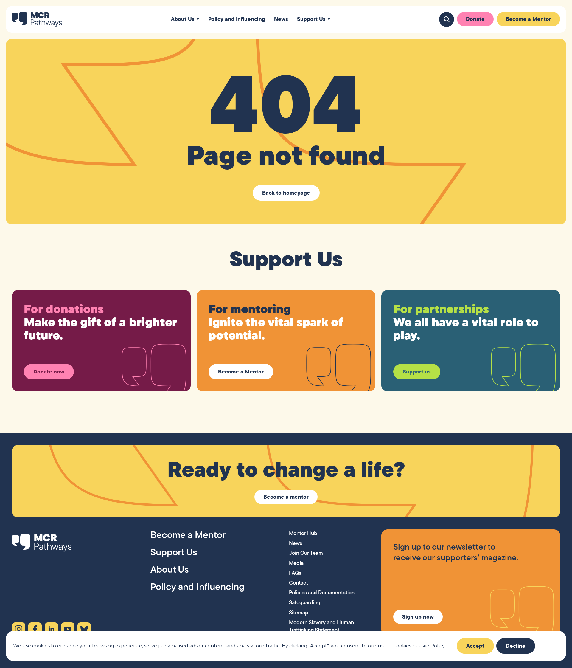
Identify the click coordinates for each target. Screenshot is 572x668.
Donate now (48, 372)
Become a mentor (286, 497)
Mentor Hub (303, 533)
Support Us (311, 19)
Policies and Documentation (322, 592)
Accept (475, 646)
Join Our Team (306, 553)
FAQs (295, 573)
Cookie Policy (429, 646)
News (281, 19)
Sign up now (418, 617)
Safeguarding (304, 602)
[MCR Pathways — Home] (37, 19)
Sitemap (298, 612)
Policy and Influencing (236, 19)
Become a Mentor (528, 19)
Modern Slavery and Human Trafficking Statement (321, 626)
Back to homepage (286, 193)
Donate (475, 19)
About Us (183, 19)
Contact (298, 583)
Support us (417, 372)
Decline (516, 646)
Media (296, 563)
